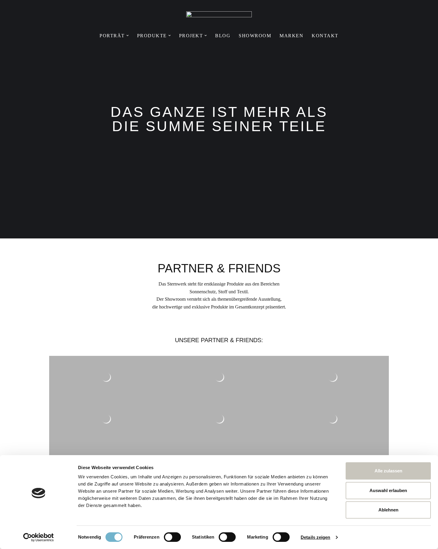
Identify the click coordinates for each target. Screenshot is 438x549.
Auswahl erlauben (388, 490)
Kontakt (325, 35)
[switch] (172, 537)
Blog (222, 35)
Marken (291, 35)
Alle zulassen (388, 470)
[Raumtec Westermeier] (219, 17)
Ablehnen (388, 509)
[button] (127, 35)
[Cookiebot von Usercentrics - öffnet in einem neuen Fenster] (39, 537)
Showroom (255, 35)
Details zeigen (315, 537)
